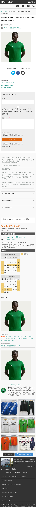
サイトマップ (6, 500)
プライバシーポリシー (9, 496)
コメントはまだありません (12, 28)
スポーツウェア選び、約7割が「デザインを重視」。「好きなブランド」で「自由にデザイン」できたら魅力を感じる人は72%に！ (18, 160)
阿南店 (26, 472)
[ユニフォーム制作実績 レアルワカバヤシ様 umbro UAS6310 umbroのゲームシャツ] (9, 425)
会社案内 (5, 488)
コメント (6, 118)
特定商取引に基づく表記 (9, 492)
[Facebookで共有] (18, 73)
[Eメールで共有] (23, 73)
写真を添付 (6, 132)
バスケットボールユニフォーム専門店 (14, 477)
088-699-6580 (12, 225)
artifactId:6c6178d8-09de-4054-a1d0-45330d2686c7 (8, 85)
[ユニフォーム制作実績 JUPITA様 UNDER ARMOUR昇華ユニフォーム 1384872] (26, 442)
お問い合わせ (31, 466)
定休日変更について (8, 169)
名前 (3, 98)
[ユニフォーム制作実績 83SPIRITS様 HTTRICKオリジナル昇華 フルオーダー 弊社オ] (26, 425)
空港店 (18, 472)
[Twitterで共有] (13, 73)
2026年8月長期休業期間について (12, 165)
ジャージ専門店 (7, 480)
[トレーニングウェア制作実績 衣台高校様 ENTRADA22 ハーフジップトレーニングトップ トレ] (26, 407)
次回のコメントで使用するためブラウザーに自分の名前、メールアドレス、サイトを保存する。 (17, 111)
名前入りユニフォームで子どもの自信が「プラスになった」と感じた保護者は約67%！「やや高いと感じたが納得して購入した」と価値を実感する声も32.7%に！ (18, 176)
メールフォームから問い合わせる (14, 237)
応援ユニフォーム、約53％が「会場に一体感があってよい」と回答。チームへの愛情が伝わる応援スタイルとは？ (18, 184)
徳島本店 (10, 472)
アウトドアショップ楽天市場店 (12, 484)
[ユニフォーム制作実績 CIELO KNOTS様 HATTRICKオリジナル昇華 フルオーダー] (9, 407)
